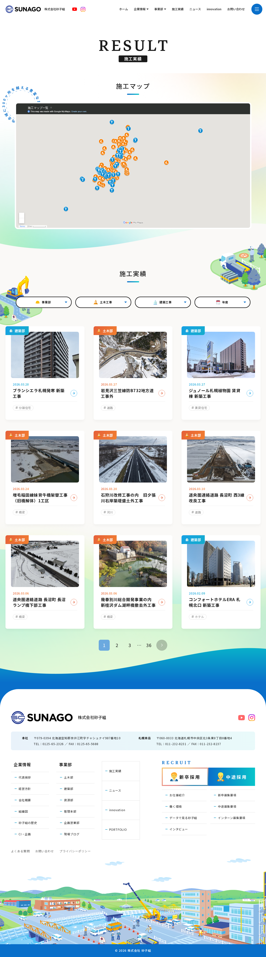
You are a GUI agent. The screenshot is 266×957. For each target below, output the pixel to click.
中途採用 (236, 777)
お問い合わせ (236, 9)
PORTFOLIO (118, 829)
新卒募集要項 (227, 795)
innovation (214, 9)
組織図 (23, 811)
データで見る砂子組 (183, 818)
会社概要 (25, 800)
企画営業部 (71, 822)
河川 (110, 512)
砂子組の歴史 (28, 822)
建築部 (68, 788)
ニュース (195, 9)
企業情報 (140, 9)
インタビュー (178, 829)
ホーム (123, 9)
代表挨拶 (25, 777)
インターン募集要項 (231, 818)
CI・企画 (25, 834)
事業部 (158, 9)
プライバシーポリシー (75, 851)
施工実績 (178, 9)
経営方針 (25, 788)
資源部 (68, 800)
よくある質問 (20, 851)
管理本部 (70, 811)
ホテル (199, 616)
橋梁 (22, 512)
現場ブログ (71, 834)
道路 (110, 407)
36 (148, 645)
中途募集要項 (227, 806)
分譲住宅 (25, 407)
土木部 (68, 777)
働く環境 (175, 806)
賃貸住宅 (201, 407)
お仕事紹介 (177, 795)
